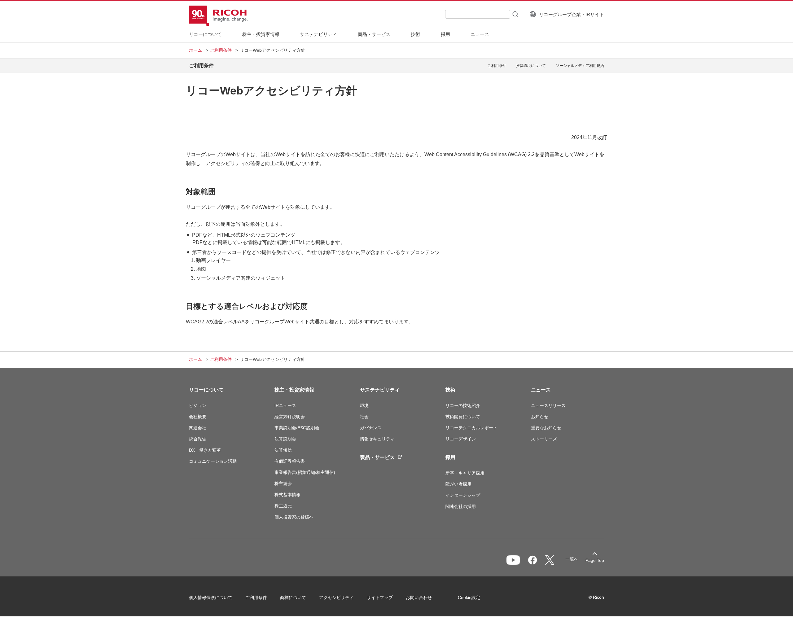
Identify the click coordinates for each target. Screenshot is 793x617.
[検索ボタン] (514, 14)
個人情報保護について (210, 597)
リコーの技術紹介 (462, 405)
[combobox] (477, 14)
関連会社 (197, 427)
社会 (364, 416)
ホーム (195, 50)
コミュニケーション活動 (213, 461)
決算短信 (283, 450)
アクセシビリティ (336, 597)
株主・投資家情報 (294, 389)
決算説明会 (285, 438)
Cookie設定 (469, 597)
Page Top (594, 560)
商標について (293, 597)
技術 (450, 389)
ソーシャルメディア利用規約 (580, 65)
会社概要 (197, 416)
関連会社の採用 (460, 506)
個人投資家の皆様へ (293, 516)
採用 (450, 457)
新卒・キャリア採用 (464, 472)
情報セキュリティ (377, 438)
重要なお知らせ (546, 427)
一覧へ (571, 559)
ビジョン (197, 405)
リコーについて (206, 389)
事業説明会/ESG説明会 (296, 427)
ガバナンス (371, 427)
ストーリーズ (544, 438)
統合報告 (197, 438)
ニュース (541, 389)
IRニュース (285, 405)
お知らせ (539, 416)
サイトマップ (380, 597)
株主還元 (283, 505)
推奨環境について (531, 65)
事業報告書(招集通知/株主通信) (304, 472)
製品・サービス (377, 457)
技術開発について (462, 416)
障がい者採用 (458, 484)
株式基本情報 (287, 494)
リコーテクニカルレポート (471, 427)
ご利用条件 (221, 50)
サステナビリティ (380, 389)
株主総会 (283, 483)
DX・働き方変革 (205, 450)
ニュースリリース (548, 405)
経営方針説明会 (289, 416)
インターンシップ (462, 495)
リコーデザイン (460, 438)
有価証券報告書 (289, 461)
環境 (364, 405)
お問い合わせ (419, 597)
